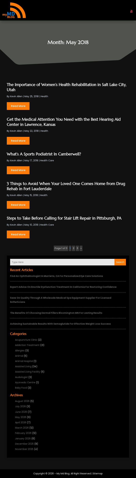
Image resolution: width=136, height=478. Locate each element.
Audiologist (21, 377)
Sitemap (98, 473)
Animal (19, 356)
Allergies (20, 350)
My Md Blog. (63, 473)
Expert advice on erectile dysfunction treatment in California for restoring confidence (63, 287)
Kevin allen (16, 96)
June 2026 (21, 412)
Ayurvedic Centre (25, 382)
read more (18, 106)
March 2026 (22, 427)
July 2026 (20, 406)
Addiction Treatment (27, 345)
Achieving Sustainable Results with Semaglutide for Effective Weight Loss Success (60, 323)
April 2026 (20, 422)
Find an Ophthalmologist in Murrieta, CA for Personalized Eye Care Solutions (56, 276)
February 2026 (23, 433)
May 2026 (20, 417)
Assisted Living (23, 366)
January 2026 (23, 438)
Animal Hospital (24, 361)
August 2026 (22, 401)
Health (44, 96)
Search (120, 262)
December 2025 (24, 443)
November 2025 (24, 449)
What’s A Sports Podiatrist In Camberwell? (44, 154)
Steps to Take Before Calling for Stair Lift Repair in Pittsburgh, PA (64, 218)
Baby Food (21, 387)
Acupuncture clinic (26, 339)
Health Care (47, 160)
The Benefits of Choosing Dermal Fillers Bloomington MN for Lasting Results (56, 313)
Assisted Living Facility (27, 371)
